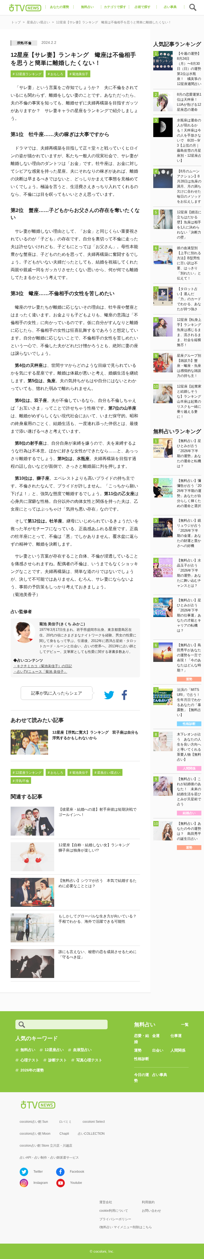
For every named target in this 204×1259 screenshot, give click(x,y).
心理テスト (29, 1060)
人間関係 (178, 1050)
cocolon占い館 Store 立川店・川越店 (46, 1145)
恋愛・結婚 (141, 1038)
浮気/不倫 (24, 43)
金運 (156, 1035)
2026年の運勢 (32, 1070)
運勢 (138, 1050)
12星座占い (54, 1050)
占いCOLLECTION (91, 1133)
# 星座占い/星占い (107, 773)
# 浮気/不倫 (21, 781)
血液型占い (82, 1050)
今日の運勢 (141, 1078)
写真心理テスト (89, 1060)
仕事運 (176, 1035)
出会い (157, 1050)
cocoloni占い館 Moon (35, 1133)
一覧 (185, 1024)
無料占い (27, 1050)
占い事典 (159, 1075)
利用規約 (148, 1202)
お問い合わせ (151, 1211)
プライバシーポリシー (115, 1219)
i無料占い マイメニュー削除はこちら (125, 1227)
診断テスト (57, 1060)
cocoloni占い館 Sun (34, 1122)
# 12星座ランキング (27, 74)
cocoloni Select (94, 1122)
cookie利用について (113, 1211)
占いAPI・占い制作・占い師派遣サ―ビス (49, 1157)
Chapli (64, 1133)
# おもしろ (55, 74)
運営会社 (105, 1202)
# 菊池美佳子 (79, 74)
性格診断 (141, 1059)
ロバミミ (65, 1122)
